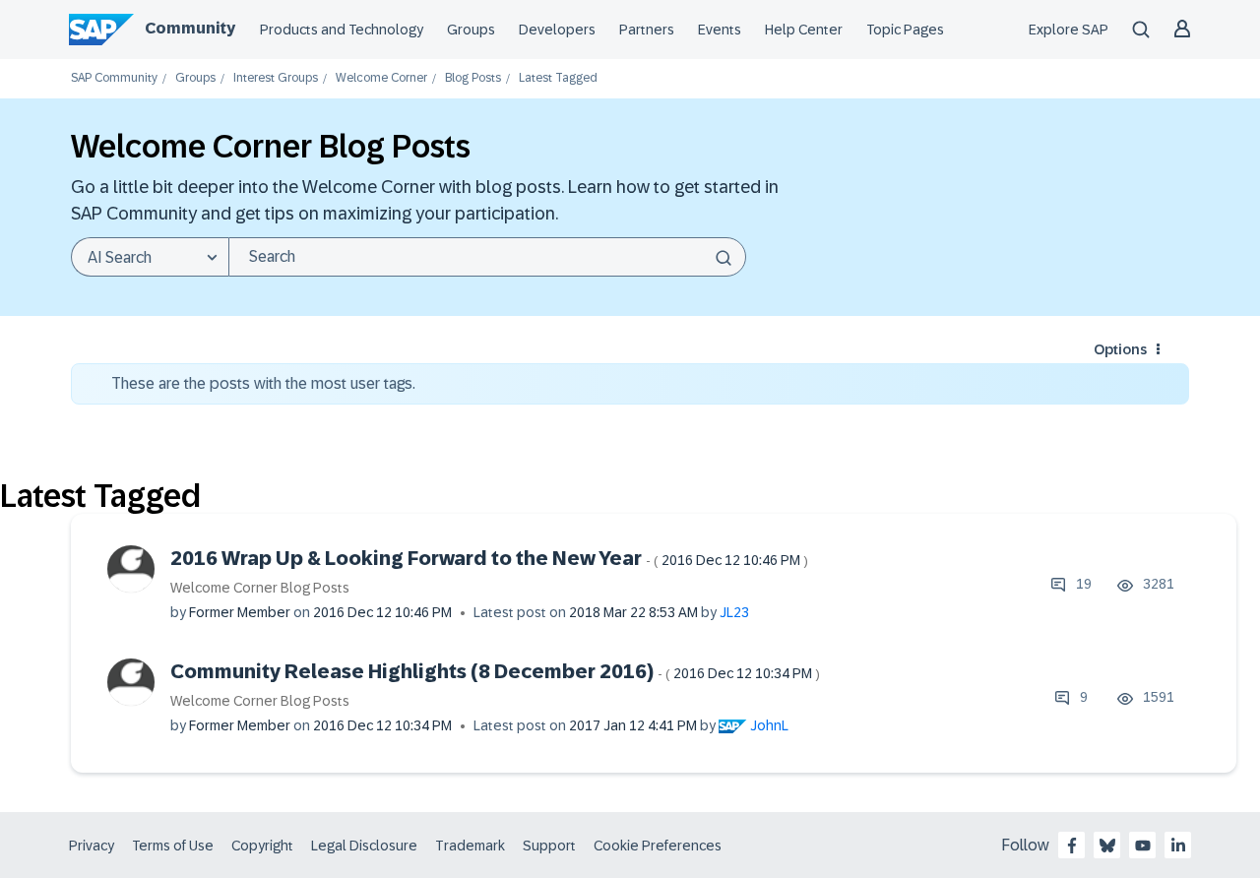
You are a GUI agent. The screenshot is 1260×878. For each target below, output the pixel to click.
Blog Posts (473, 78)
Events (719, 29)
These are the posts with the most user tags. (263, 383)
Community (190, 28)
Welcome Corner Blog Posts (259, 588)
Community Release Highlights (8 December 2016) (495, 671)
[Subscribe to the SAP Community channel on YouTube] (1143, 845)
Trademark (470, 845)
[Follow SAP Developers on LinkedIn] (1178, 845)
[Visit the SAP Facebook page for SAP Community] (1072, 845)
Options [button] (1120, 349)
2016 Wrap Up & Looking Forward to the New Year (489, 558)
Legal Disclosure (364, 845)
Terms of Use (173, 845)
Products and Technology (341, 29)
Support (549, 845)
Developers (557, 29)
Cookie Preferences (658, 845)
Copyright (262, 845)
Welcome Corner (381, 78)
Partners (646, 29)
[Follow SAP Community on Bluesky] (1107, 845)
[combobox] (487, 257)
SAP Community (114, 78)
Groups (471, 29)
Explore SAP (1068, 29)
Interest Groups (275, 78)
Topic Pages (905, 29)
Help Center (804, 29)
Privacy (91, 845)
